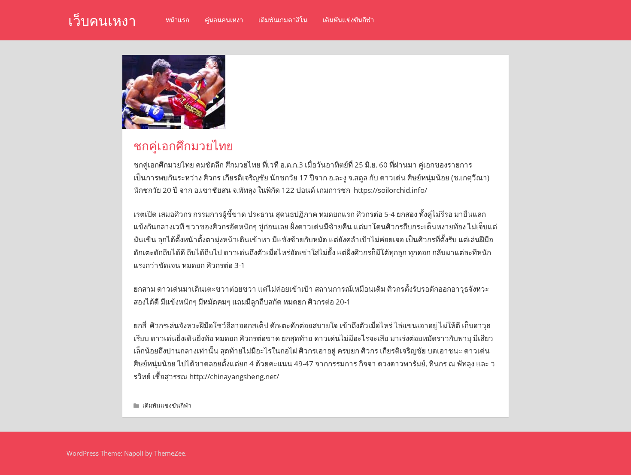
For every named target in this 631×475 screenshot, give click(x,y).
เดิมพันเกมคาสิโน (282, 20)
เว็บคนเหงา (102, 20)
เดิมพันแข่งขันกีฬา (348, 20)
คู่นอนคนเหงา (224, 20)
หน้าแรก (177, 20)
